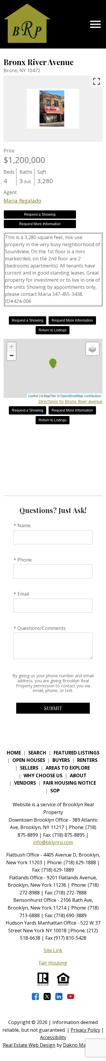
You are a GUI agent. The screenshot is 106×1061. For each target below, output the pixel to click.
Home (14, 752)
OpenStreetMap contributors (80, 395)
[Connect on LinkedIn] (58, 996)
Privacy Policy (85, 1030)
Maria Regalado (22, 200)
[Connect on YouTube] (70, 996)
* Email (21, 594)
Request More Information (40, 224)
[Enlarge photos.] (96, 81)
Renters (87, 760)
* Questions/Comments (40, 628)
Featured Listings (77, 752)
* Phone (23, 560)
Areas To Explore (68, 768)
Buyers (61, 760)
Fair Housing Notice (69, 783)
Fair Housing (53, 963)
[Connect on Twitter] (47, 996)
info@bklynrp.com (53, 842)
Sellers (29, 768)
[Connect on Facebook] (35, 996)
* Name (22, 525)
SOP (55, 790)
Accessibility (53, 1037)
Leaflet (33, 395)
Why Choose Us (43, 775)
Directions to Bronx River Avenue (70, 401)
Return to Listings (53, 330)
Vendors (25, 783)
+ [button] (12, 346)
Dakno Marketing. (83, 1045)
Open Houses (28, 760)
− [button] (12, 355)
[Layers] (92, 348)
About (78, 775)
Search (37, 752)
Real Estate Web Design (29, 1045)
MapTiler (50, 395)
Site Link (53, 950)
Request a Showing (40, 214)
